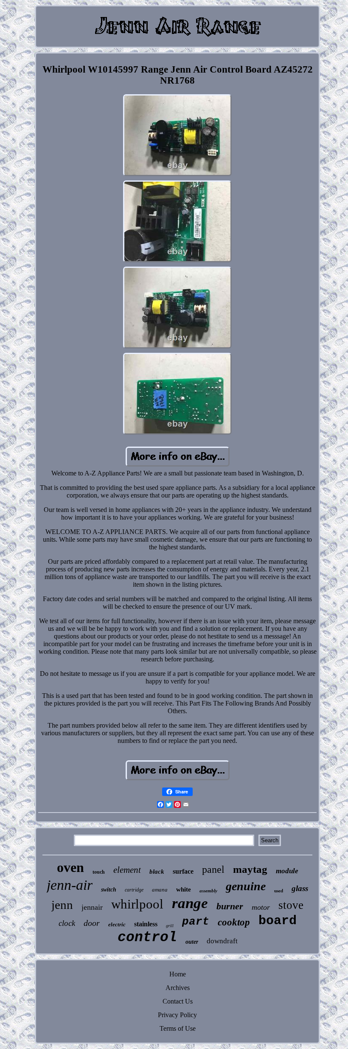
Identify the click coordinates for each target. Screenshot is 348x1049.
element (127, 870)
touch (99, 872)
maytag (250, 869)
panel (213, 869)
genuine (246, 886)
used (278, 890)
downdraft (222, 941)
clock (67, 923)
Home (177, 974)
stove (290, 905)
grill (170, 925)
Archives (178, 987)
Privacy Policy (177, 1014)
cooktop (234, 922)
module (287, 871)
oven (70, 867)
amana (160, 889)
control (147, 937)
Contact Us (178, 1001)
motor (261, 907)
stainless (145, 924)
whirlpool (137, 904)
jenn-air (70, 885)
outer (191, 942)
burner (229, 906)
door (92, 923)
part (195, 921)
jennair (92, 907)
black (156, 871)
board (277, 921)
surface (183, 871)
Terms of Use (178, 1028)
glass (300, 888)
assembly (208, 890)
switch (108, 889)
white (183, 889)
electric (117, 924)
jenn (62, 904)
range (190, 903)
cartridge (134, 890)
